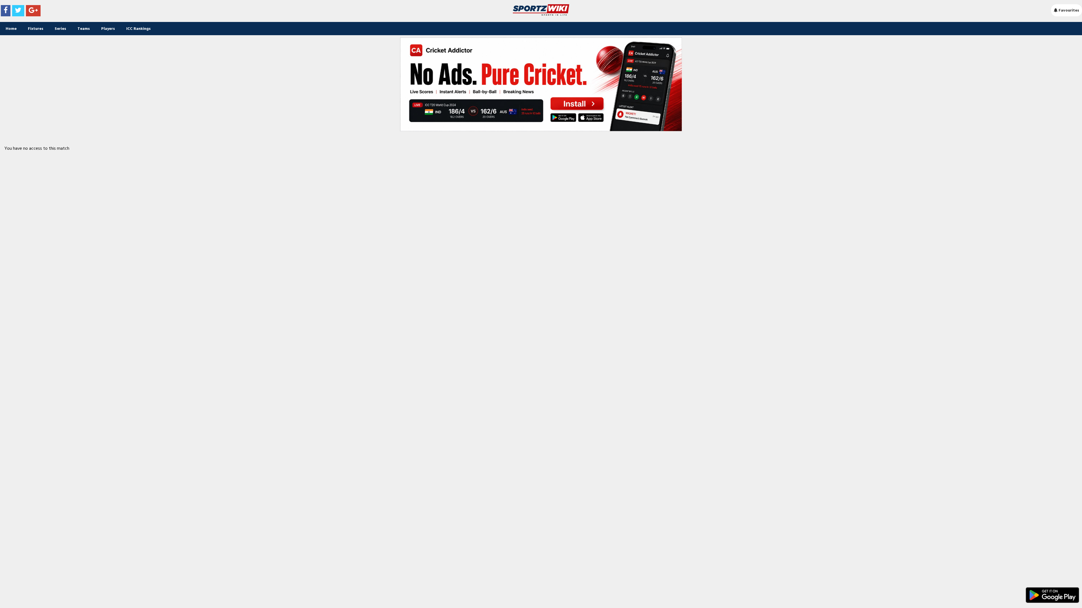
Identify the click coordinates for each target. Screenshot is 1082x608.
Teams (83, 28)
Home (11, 28)
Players (108, 28)
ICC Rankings (138, 28)
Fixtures (35, 28)
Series (60, 28)
